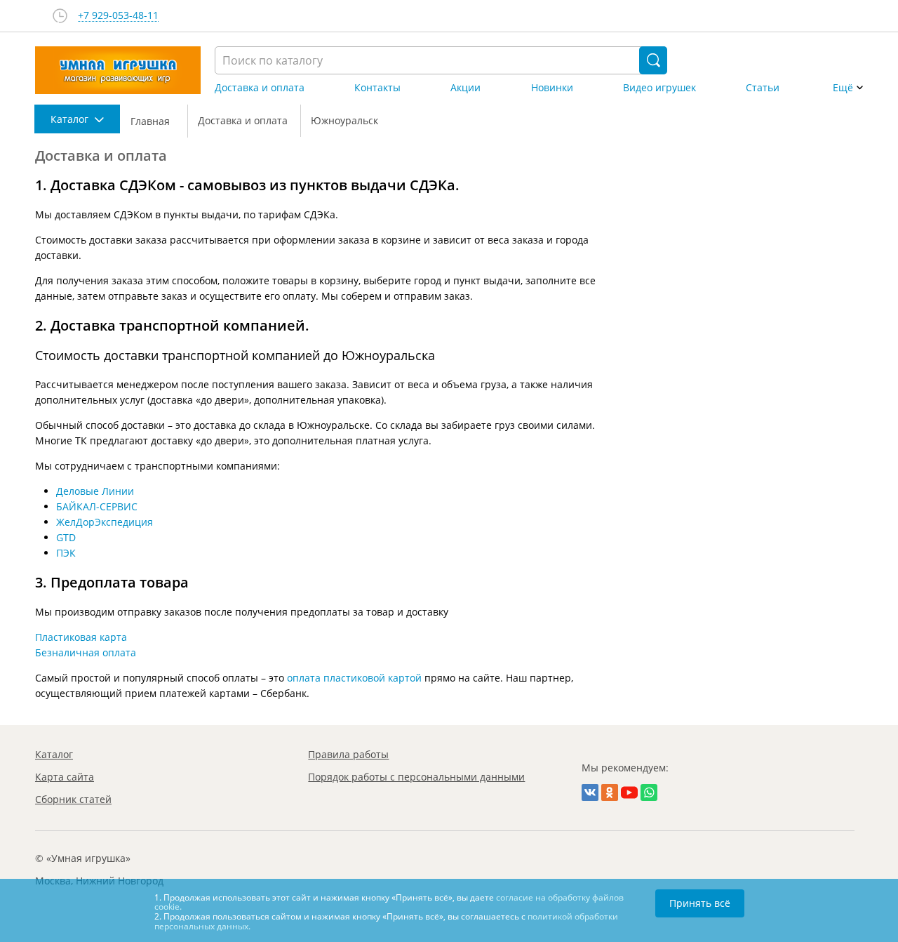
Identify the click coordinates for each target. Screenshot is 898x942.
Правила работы (348, 754)
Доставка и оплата (259, 87)
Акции (465, 87)
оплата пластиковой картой (354, 677)
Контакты (377, 87)
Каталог (54, 754)
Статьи (762, 87)
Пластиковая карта (81, 637)
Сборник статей (73, 799)
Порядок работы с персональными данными (416, 776)
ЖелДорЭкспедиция (104, 522)
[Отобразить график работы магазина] (60, 15)
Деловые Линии (95, 491)
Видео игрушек (659, 87)
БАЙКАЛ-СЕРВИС (97, 506)
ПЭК (66, 552)
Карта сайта (64, 776)
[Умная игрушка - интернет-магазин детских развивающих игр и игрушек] (118, 70)
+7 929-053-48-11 (118, 16)
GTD (66, 537)
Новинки (552, 87)
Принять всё (699, 903)
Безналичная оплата (85, 652)
